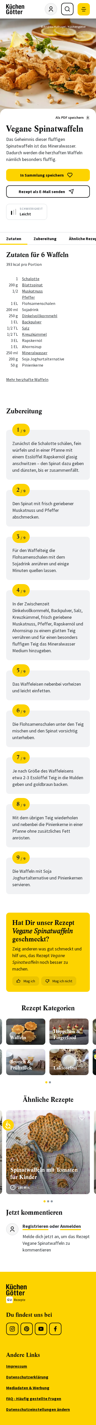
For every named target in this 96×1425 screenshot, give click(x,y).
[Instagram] (12, 1329)
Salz (25, 328)
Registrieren (35, 1226)
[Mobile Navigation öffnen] (84, 9)
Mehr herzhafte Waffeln (27, 379)
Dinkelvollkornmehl (39, 315)
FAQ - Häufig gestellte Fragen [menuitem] (33, 1398)
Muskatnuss (32, 291)
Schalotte (30, 278)
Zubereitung (45, 238)
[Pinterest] (26, 1329)
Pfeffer (28, 297)
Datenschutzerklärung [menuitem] (27, 1376)
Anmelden (70, 1226)
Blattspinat (32, 284)
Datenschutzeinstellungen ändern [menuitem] (38, 1409)
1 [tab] (46, 1082)
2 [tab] (50, 1082)
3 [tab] (51, 1201)
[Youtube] (41, 1329)
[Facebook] (55, 1329)
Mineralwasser (34, 352)
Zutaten (13, 238)
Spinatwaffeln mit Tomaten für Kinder (44, 1173)
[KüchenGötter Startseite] (15, 9)
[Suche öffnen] (67, 9)
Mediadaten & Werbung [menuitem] (27, 1387)
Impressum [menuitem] (16, 1366)
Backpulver (31, 321)
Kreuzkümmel (34, 334)
